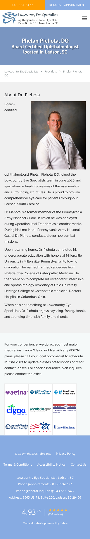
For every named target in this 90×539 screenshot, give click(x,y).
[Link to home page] (39, 18)
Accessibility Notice (51, 464)
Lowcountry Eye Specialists (21, 71)
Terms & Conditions (17, 464)
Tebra (64, 523)
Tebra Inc (44, 454)
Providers (51, 71)
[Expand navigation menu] (84, 18)
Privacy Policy (65, 453)
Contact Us (79, 464)
